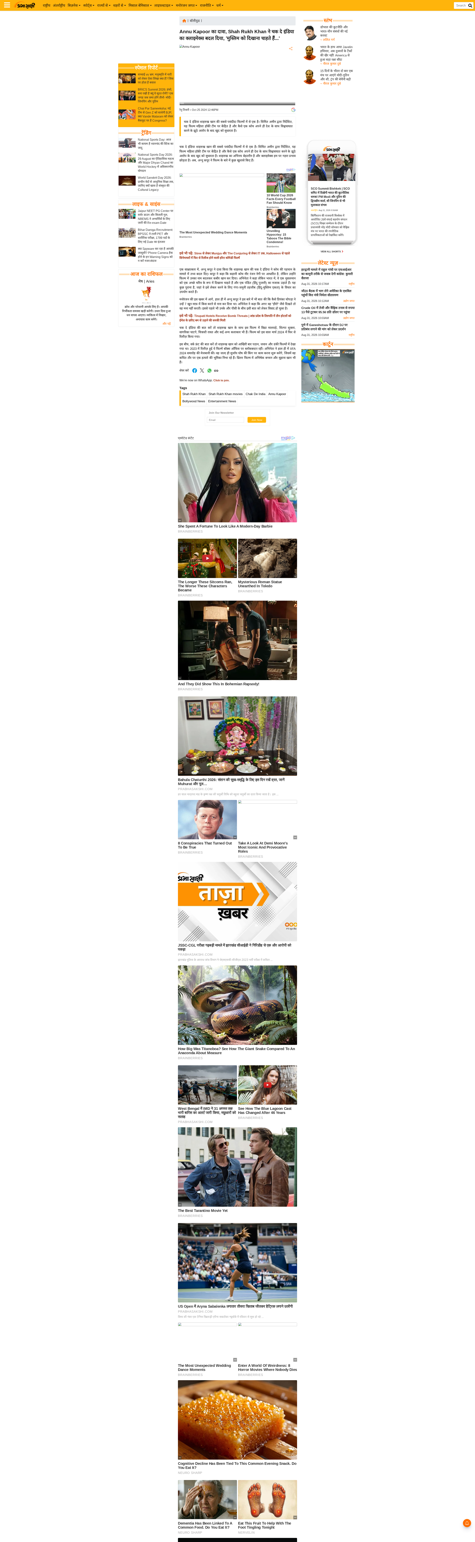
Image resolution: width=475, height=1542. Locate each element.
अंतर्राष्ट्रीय (59, 5)
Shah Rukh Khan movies (226, 394)
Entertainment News (222, 401)
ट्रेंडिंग (146, 133)
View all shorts (331, 251)
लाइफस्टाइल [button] (162, 5)
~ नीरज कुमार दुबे (330, 64)
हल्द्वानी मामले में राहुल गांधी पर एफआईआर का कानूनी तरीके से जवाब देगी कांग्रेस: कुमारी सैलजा (327, 274)
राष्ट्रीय (46, 5)
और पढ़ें (166, 323)
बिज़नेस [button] (73, 5)
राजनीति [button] (205, 5)
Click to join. (221, 380)
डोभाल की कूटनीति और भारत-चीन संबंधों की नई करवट (334, 31)
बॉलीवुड (195, 21)
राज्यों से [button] (102, 5)
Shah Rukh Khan (194, 394)
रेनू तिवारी (184, 109)
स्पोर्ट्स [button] (87, 5)
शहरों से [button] (118, 5)
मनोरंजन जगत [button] (185, 5)
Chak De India (255, 394)
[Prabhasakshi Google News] (293, 110)
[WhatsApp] (290, 76)
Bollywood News (193, 401)
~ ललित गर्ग (327, 40)
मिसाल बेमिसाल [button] (139, 5)
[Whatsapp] (209, 372)
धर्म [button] (218, 5)
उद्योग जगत (349, 300)
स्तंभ (328, 20)
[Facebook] (290, 60)
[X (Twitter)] (290, 68)
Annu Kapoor (277, 394)
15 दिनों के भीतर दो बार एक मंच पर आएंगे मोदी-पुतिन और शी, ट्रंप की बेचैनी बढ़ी (336, 75)
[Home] (184, 20)
